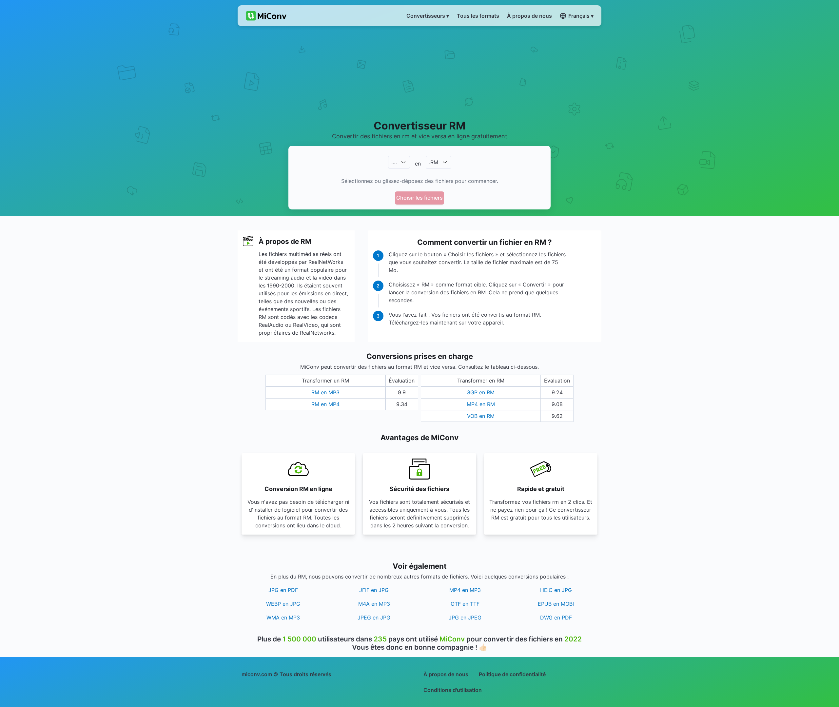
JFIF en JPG (374, 590)
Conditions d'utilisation (452, 690)
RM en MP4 (325, 404)
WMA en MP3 (283, 617)
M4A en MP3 (374, 603)
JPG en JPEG (465, 617)
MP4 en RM (481, 404)
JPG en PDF (283, 590)
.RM (433, 162)
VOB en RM (481, 416)
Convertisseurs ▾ (427, 15)
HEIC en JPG (556, 590)
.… (394, 162)
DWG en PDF (556, 617)
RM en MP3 (325, 392)
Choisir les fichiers (419, 197)
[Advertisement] (420, 72)
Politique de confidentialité (512, 674)
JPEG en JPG (374, 617)
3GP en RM (481, 392)
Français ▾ (581, 15)
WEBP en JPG (283, 603)
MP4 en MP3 (465, 590)
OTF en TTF (465, 603)
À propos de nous (445, 674)
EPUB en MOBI (556, 603)
